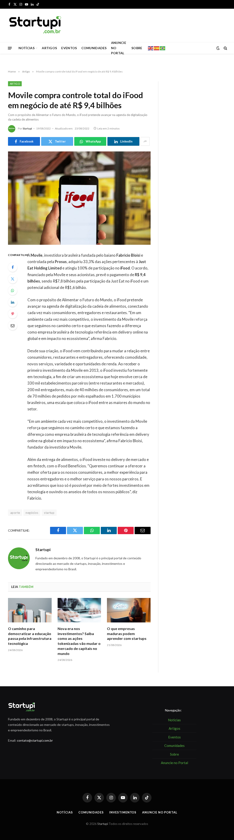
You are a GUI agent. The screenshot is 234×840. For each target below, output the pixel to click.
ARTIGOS (49, 48)
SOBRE (136, 48)
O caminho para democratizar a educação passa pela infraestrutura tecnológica (29, 636)
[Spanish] (157, 48)
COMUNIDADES (94, 48)
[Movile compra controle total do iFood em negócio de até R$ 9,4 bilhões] (79, 198)
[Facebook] (12, 267)
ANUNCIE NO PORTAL (118, 48)
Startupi (27, 128)
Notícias (65, 812)
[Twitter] (12, 278)
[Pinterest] (12, 313)
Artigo (15, 83)
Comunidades (91, 812)
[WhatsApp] (12, 290)
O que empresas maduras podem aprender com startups (126, 633)
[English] (151, 48)
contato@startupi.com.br (35, 740)
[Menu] (10, 48)
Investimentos (122, 812)
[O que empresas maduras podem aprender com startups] (129, 610)
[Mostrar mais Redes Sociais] (145, 141)
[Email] (12, 325)
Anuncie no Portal (159, 812)
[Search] (225, 48)
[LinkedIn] (12, 302)
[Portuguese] (163, 48)
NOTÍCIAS (27, 48)
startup (49, 512)
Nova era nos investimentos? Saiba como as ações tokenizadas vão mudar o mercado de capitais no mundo (79, 641)
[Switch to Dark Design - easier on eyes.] (218, 48)
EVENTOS (69, 48)
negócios (32, 512)
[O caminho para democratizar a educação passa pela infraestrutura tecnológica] (30, 610)
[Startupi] (35, 25)
